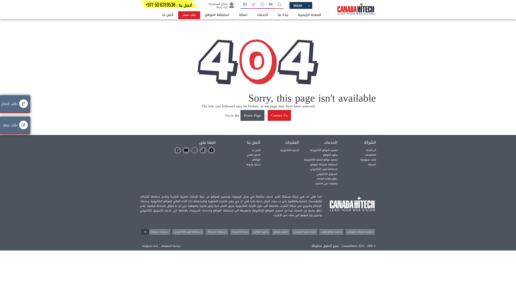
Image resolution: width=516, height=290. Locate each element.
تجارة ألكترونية (240, 232)
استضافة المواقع (217, 15)
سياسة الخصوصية (170, 246)
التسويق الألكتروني (326, 174)
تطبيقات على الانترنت (326, 183)
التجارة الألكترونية (289, 150)
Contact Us (279, 115)
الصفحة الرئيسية (309, 15)
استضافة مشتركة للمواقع (323, 164)
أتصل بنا (167, 15)
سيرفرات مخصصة (159, 232)
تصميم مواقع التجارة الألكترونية (320, 159)
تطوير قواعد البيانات (326, 178)
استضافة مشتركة (217, 232)
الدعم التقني (253, 155)
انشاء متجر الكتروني (304, 232)
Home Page (252, 115)
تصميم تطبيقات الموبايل (360, 232)
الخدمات (262, 15)
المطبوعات (370, 155)
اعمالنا (243, 15)
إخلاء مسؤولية (368, 159)
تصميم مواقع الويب (331, 232)
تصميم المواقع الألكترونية (323, 150)
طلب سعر (189, 15)
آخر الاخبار (371, 150)
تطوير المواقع (330, 155)
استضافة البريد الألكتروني (323, 169)
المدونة (372, 164)
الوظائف (256, 159)
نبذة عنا (283, 15)
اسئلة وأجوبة (253, 164)
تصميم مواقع (281, 232)
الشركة (370, 142)
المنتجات (292, 142)
